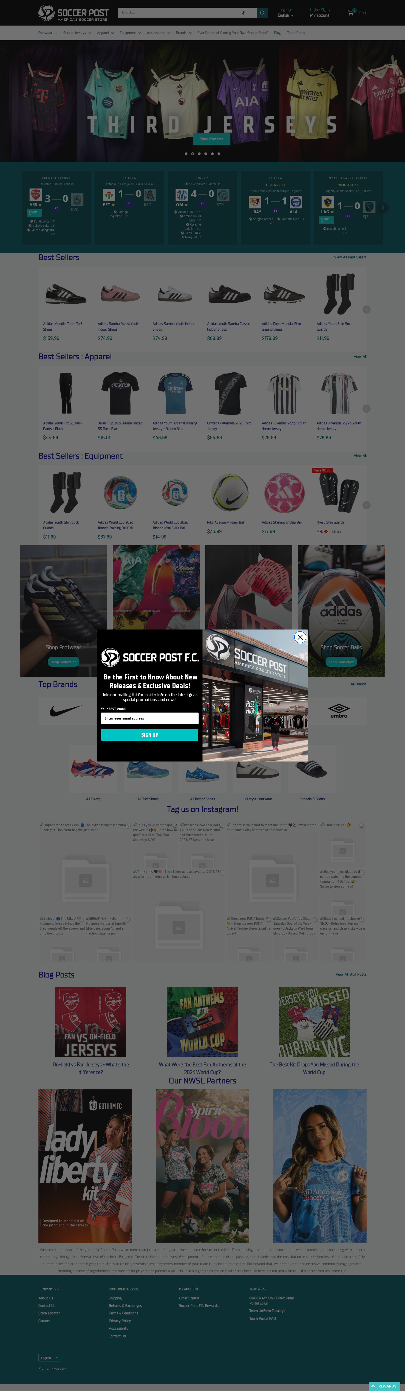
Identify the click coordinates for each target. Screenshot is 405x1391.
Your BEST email (113, 709)
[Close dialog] (300, 637)
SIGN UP (149, 734)
